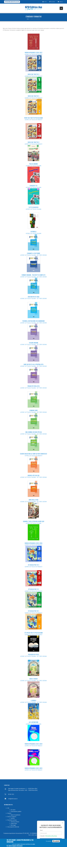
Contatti (13, 818)
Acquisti (9, 813)
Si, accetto (48, 841)
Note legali (13, 825)
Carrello (61, 1)
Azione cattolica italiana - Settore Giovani (33, 255)
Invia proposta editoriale (13, 827)
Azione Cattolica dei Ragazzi (33, 54)
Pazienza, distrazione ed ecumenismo (33, 321)
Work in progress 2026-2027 (33, 52)
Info (8, 808)
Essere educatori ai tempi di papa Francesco (33, 454)
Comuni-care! (33, 410)
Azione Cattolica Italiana (33, 166)
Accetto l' (49, 836)
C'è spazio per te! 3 (33, 565)
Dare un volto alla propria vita (33, 364)
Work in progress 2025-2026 (33, 543)
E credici (33, 700)
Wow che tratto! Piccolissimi (33, 118)
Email (41, 830)
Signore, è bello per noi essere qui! (33, 521)
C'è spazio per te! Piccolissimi (34, 633)
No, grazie (56, 841)
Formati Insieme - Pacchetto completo (33, 275)
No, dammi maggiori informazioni (14, 846)
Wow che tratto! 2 (33, 142)
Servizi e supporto (11, 816)
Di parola (33, 231)
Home (28, 19)
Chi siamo (13, 810)
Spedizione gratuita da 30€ (12, 2)
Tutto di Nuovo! (33, 207)
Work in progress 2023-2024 (33, 744)
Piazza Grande (33, 164)
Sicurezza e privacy (12, 820)
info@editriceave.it (13, 799)
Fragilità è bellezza (34, 386)
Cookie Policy (14, 823)
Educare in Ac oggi (33, 297)
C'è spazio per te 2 (33, 589)
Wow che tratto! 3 (33, 74)
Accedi (45, 1)
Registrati (53, 1)
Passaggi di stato (33, 654)
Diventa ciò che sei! (33, 475)
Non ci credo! (33, 679)
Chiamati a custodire (33, 253)
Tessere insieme (33, 343)
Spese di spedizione (15, 815)
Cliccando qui (9, 844)
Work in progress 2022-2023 (33, 768)
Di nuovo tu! (33, 186)
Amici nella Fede (33, 500)
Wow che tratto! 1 (33, 96)
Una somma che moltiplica (33, 432)
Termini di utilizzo (15, 822)
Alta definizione (33, 722)
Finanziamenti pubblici (16, 811)
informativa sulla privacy (51, 836)
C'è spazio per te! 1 (33, 611)
